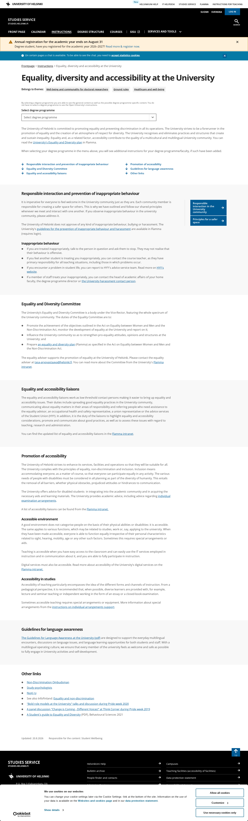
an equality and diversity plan (56, 344)
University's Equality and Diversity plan (57, 142)
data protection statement (141, 800)
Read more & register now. (123, 46)
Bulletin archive (96, 771)
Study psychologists (39, 688)
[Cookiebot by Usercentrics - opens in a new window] (22, 814)
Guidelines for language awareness (151, 168)
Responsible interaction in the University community (203, 208)
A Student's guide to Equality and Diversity (54, 714)
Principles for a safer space (205, 220)
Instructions (62, 32)
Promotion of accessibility (145, 164)
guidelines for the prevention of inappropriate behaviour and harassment (84, 229)
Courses (116, 32)
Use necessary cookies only (219, 812)
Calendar (38, 32)
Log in (232, 11)
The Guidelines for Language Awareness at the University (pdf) (60, 638)
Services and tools (162, 31)
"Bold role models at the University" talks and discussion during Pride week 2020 (78, 704)
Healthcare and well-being (149, 89)
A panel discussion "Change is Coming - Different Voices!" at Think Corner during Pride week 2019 (88, 709)
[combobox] (85, 117)
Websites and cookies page (95, 800)
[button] (152, 117)
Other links (137, 173)
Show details (52, 810)
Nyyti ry (31, 693)
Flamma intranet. (97, 509)
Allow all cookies (220, 792)
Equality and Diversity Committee (46, 168)
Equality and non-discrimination (73, 698)
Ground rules (121, 89)
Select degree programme (38, 110)
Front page (16, 32)
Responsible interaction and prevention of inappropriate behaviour (67, 164)
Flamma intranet (122, 434)
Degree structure (90, 32)
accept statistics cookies (125, 55)
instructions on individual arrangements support (83, 607)
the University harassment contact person (108, 281)
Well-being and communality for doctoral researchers (77, 89)
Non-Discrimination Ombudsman (48, 682)
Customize (218, 802)
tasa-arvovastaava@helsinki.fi (53, 362)
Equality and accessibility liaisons (46, 173)
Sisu (135, 32)
